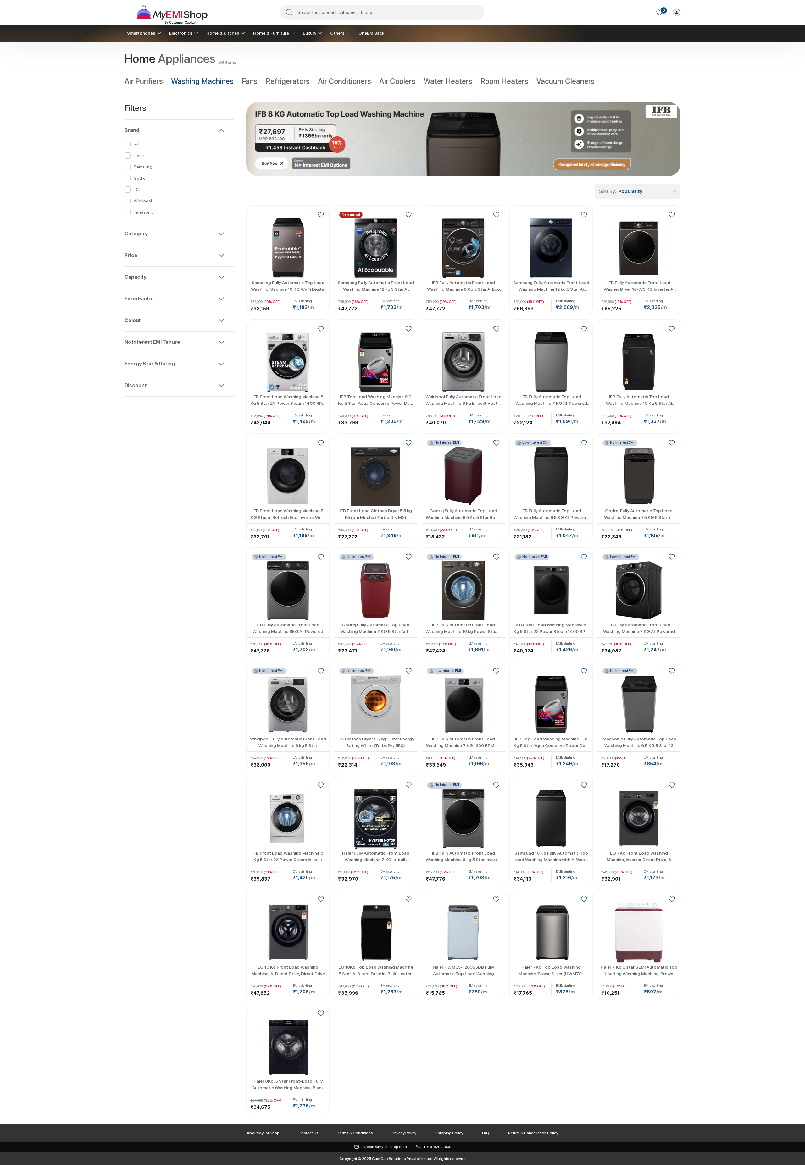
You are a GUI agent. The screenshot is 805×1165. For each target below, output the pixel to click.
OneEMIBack (371, 33)
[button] (174, 130)
